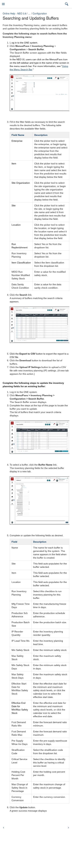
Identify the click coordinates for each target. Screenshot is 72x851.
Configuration (40, 13)
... (29, 13)
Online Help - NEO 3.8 (14, 13)
